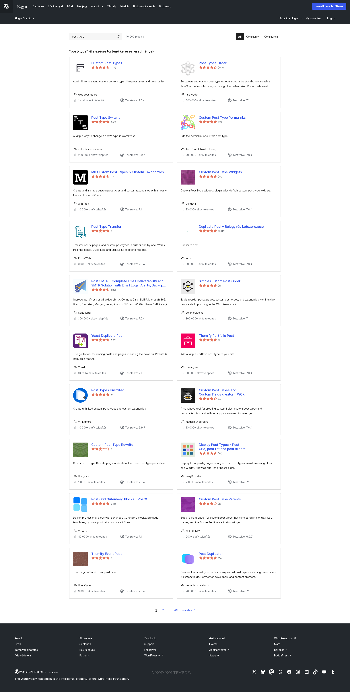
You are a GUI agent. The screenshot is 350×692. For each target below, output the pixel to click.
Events (213, 644)
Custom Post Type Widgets (220, 172)
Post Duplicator (211, 554)
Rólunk (19, 638)
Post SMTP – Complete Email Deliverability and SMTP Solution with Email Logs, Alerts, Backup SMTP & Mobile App (127, 283)
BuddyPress (283, 655)
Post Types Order (213, 63)
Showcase (85, 638)
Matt (278, 644)
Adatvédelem (23, 655)
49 (176, 610)
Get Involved (217, 638)
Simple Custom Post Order (219, 281)
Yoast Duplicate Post (107, 336)
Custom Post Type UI (107, 63)
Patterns (84, 655)
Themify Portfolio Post (216, 336)
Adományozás (219, 649)
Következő (188, 610)
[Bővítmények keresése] (118, 36)
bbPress (280, 649)
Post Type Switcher (106, 117)
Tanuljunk (150, 638)
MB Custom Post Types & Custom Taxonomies (127, 172)
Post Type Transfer (106, 226)
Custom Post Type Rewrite (112, 445)
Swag (214, 655)
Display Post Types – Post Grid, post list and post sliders (222, 447)
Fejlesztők (150, 649)
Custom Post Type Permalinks (222, 117)
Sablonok (85, 644)
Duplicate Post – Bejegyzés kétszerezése (231, 226)
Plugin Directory (24, 18)
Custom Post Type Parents (220, 499)
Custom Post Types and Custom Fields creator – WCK (221, 392)
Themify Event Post (106, 554)
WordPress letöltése (329, 6)
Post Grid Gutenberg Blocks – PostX (119, 499)
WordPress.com (285, 638)
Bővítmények (87, 649)
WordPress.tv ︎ (154, 655)
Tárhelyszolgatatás (26, 649)
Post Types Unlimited (107, 390)
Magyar (53, 672)
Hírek (18, 644)
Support (149, 644)
